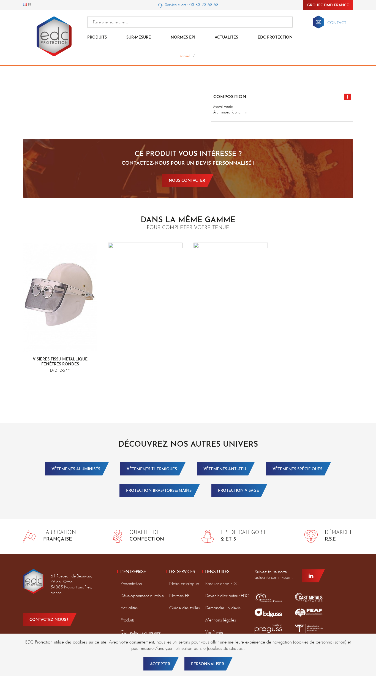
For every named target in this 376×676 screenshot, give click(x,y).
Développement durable (142, 596)
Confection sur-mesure (140, 632)
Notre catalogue (184, 584)
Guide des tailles (184, 608)
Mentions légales (220, 620)
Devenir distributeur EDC (227, 596)
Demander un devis (223, 608)
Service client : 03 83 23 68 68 (191, 4)
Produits (97, 38)
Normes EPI (183, 38)
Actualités (226, 38)
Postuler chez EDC (222, 584)
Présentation (131, 584)
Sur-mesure (138, 38)
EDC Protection (275, 38)
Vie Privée (214, 632)
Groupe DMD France (328, 5)
